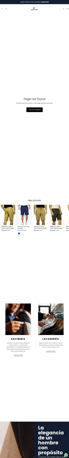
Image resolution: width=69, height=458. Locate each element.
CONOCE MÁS (18, 355)
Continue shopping (35, 110)
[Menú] (2, 9)
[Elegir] (13, 222)
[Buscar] (6, 9)
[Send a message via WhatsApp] (66, 455)
